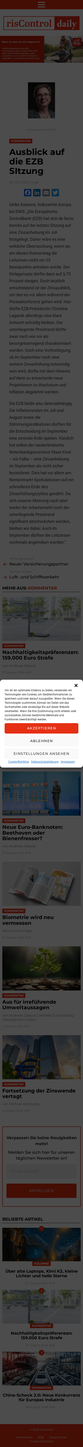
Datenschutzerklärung (45, 761)
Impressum (68, 761)
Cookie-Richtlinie (18, 761)
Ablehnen (41, 741)
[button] (76, 685)
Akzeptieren (41, 728)
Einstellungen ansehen (42, 753)
